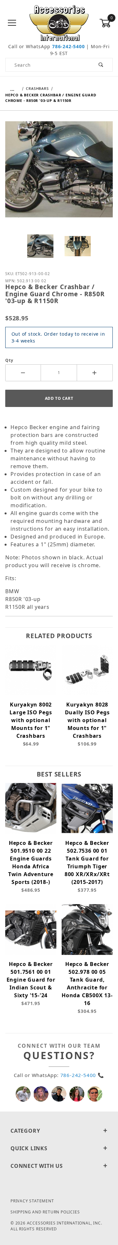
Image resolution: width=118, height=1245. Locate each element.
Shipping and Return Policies (45, 1212)
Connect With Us (36, 1165)
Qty (9, 360)
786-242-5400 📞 (82, 1075)
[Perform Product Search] (101, 64)
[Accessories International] (59, 23)
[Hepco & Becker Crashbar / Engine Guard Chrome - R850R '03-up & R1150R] (59, 174)
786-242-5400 (68, 46)
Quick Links (29, 1148)
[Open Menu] (12, 23)
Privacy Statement (32, 1201)
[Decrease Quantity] (23, 372)
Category (25, 1130)
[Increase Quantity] (95, 372)
